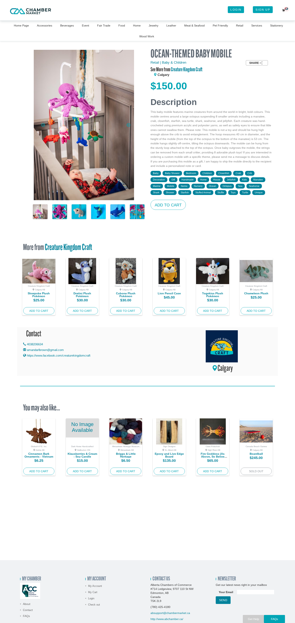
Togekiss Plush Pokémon (212, 295)
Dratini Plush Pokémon (82, 295)
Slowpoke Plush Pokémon (39, 295)
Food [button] (121, 25)
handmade (187, 179)
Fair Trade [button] (103, 25)
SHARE (254, 62)
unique (259, 192)
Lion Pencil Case (169, 293)
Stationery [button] (276, 25)
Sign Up (262, 9)
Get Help (253, 619)
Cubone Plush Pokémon (125, 295)
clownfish (223, 173)
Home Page (21, 25)
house (216, 179)
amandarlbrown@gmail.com (45, 350)
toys (233, 192)
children (207, 173)
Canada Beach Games (256, 446)
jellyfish (231, 179)
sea (240, 186)
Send (223, 600)
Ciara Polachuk (213, 446)
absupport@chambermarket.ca (170, 613)
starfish (185, 192)
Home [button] (137, 25)
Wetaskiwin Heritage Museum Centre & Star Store (125, 447)
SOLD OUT (256, 471)
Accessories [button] (44, 25)
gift (173, 179)
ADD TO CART (168, 205)
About (26, 604)
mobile (170, 186)
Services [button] (256, 25)
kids (244, 179)
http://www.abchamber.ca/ (167, 619)
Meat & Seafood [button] (194, 25)
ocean (212, 186)
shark (156, 192)
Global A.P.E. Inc (39, 446)
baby (156, 173)
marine (157, 186)
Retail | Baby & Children (168, 62)
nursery (198, 186)
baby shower (172, 173)
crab (238, 173)
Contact (28, 610)
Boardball (256, 453)
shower (170, 192)
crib (249, 173)
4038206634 (34, 344)
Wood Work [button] (146, 36)
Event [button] (85, 25)
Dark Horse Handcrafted (82, 446)
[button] (41, 125)
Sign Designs (169, 446)
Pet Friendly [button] (220, 25)
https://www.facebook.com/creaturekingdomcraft (58, 355)
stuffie (220, 192)
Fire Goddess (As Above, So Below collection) (213, 456)
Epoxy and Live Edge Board (169, 455)
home (203, 179)
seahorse (254, 186)
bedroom (191, 173)
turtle (245, 192)
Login (235, 9)
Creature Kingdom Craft (186, 70)
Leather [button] (171, 25)
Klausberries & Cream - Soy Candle (82, 455)
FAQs (26, 616)
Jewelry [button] (153, 25)
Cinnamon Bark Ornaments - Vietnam (38, 455)
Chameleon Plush (256, 293)
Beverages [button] (67, 25)
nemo (184, 186)
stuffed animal (203, 192)
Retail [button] (239, 25)
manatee (258, 179)
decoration (159, 179)
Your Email (226, 592)
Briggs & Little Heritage (126, 455)
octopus (227, 186)
